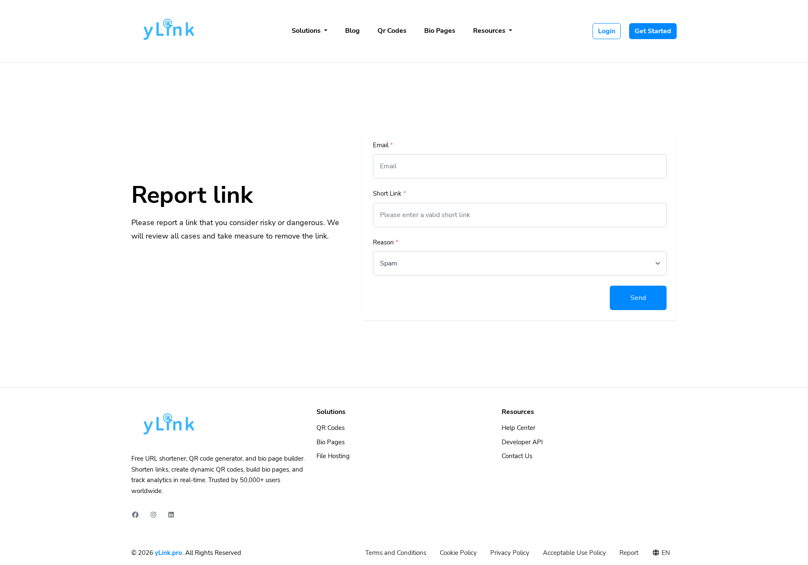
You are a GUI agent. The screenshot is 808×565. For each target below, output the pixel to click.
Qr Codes (392, 30)
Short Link (389, 193)
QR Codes (330, 428)
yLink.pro (168, 553)
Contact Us (517, 456)
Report (628, 553)
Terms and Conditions (395, 553)
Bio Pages (439, 30)
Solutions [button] (307, 30)
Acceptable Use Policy (574, 553)
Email (383, 145)
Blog (352, 30)
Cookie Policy (458, 553)
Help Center (518, 428)
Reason (386, 242)
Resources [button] (490, 30)
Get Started (653, 31)
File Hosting (333, 456)
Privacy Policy (509, 553)
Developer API (522, 442)
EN (665, 553)
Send (638, 297)
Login (606, 31)
